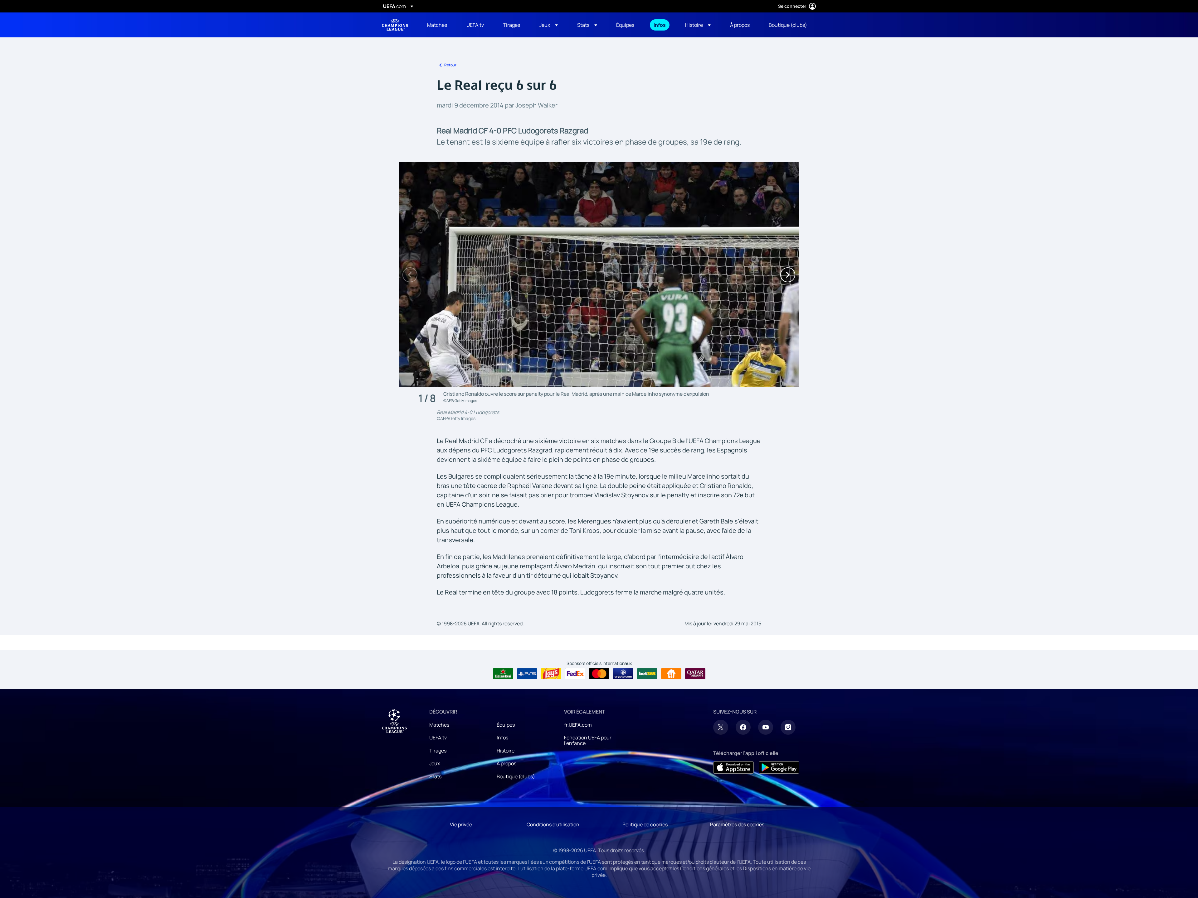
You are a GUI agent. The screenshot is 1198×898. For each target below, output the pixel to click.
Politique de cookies (645, 824)
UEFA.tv (438, 737)
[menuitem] (439, 25)
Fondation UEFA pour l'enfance (587, 740)
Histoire (505, 750)
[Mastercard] (599, 673)
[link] (437, 25)
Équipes (506, 724)
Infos (502, 737)
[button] (548, 25)
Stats (435, 776)
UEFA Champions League (395, 25)
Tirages (437, 750)
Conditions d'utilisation (553, 824)
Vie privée (461, 824)
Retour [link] (450, 65)
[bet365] (647, 673)
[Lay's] (551, 673)
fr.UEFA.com (578, 724)
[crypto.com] (623, 673)
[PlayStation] (527, 673)
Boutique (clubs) (516, 776)
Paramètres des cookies (737, 824)
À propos (506, 763)
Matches (439, 724)
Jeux (434, 763)
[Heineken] (503, 673)
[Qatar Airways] (695, 673)
